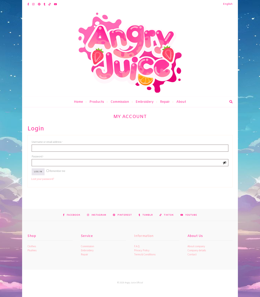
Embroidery (145, 102)
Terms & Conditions (144, 254)
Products (96, 102)
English (228, 4)
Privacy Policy (141, 250)
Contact (192, 254)
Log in (38, 171)
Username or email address (52, 142)
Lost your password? (42, 179)
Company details (196, 250)
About (181, 102)
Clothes (31, 246)
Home (78, 102)
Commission (120, 102)
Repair (165, 102)
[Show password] (225, 163)
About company (196, 246)
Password (43, 156)
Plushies (31, 250)
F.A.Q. (137, 246)
